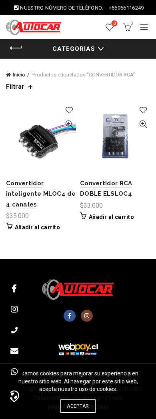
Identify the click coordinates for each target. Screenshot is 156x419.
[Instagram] (87, 316)
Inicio (19, 75)
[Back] (16, 48)
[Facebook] (70, 316)
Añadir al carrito (37, 227)
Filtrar (15, 86)
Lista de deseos (114, 23)
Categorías (73, 48)
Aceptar (78, 406)
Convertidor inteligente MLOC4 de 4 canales (41, 194)
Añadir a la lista (69, 110)
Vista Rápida (69, 124)
